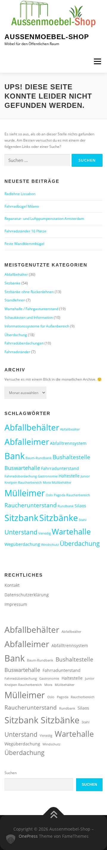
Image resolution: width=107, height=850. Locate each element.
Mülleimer (24, 493)
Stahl (82, 520)
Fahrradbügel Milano (21, 206)
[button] (10, 839)
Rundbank (66, 506)
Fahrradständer (17, 351)
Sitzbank (21, 517)
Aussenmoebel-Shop (46, 37)
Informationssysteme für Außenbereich (36, 326)
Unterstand (20, 532)
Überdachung (15, 334)
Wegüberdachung (22, 544)
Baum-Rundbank (39, 458)
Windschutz (50, 545)
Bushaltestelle (71, 457)
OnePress (28, 836)
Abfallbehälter (16, 274)
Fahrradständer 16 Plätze (25, 231)
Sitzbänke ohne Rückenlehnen (29, 291)
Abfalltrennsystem (68, 443)
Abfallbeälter (70, 429)
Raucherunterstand (30, 505)
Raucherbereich (78, 495)
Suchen (10, 772)
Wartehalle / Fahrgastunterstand (31, 308)
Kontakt (12, 585)
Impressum (15, 604)
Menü (97, 61)
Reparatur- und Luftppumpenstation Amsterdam (44, 218)
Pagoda (59, 495)
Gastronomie (48, 476)
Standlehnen (14, 300)
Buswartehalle (22, 467)
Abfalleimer (26, 441)
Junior (85, 476)
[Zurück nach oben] (53, 815)
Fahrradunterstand (60, 468)
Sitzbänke (12, 283)
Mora (47, 482)
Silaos (80, 506)
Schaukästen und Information (28, 317)
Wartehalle (71, 531)
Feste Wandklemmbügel (24, 243)
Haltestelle (69, 476)
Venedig (44, 533)
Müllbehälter (61, 482)
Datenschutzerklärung (26, 595)
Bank (14, 456)
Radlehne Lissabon (19, 193)
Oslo (49, 495)
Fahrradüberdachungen (24, 343)
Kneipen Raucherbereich (23, 482)
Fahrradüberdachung (20, 476)
